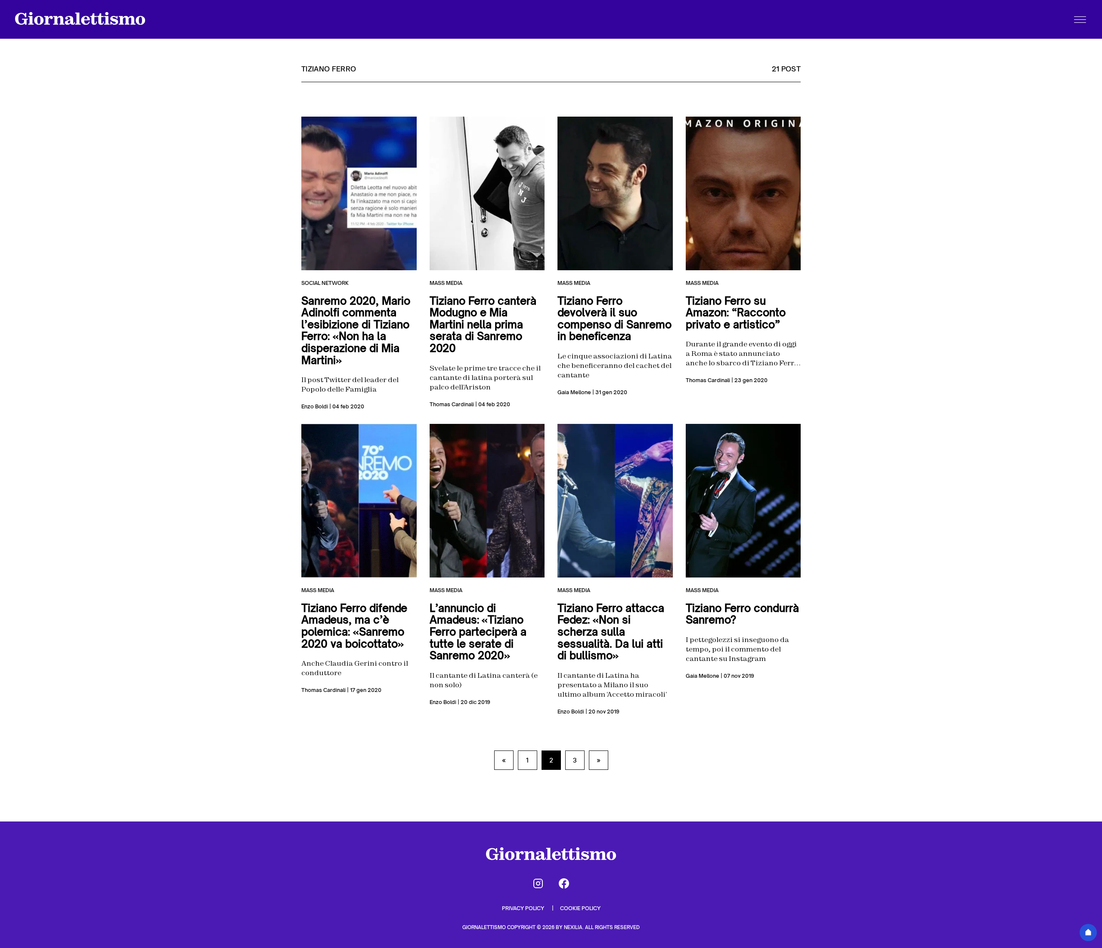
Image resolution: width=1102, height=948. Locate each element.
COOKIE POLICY (580, 908)
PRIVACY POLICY (523, 908)
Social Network (325, 283)
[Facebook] (564, 883)
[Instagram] (538, 883)
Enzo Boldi (314, 406)
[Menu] (1080, 19)
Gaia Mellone (574, 392)
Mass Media (446, 283)
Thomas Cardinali (452, 404)
